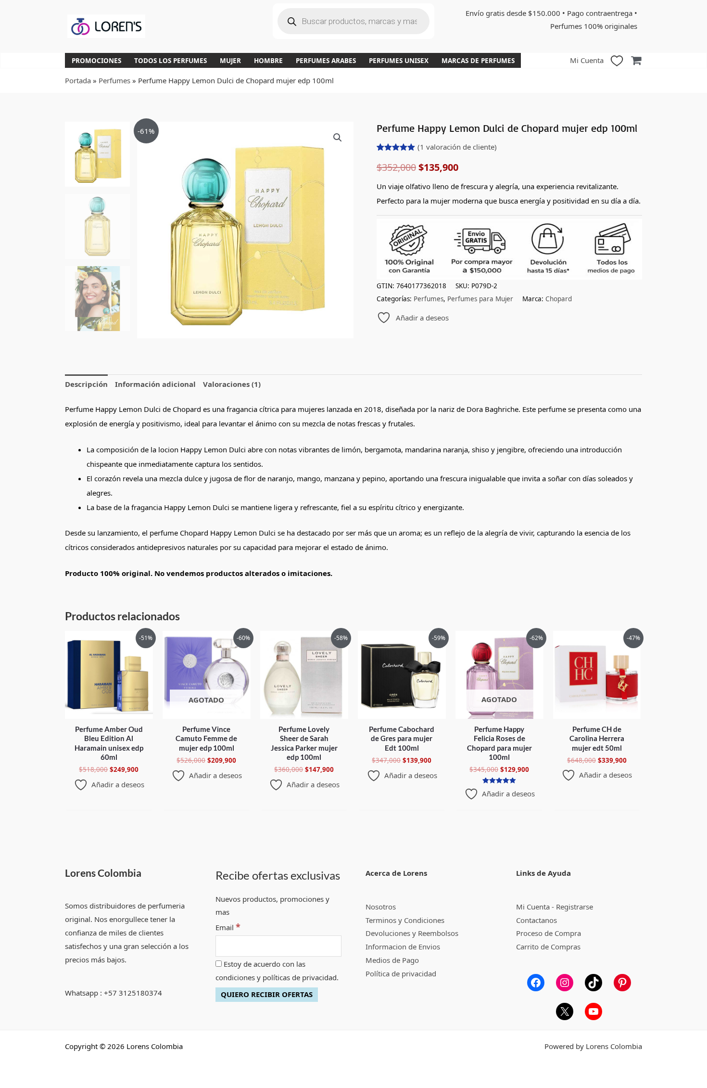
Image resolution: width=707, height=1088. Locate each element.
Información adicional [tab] (155, 384)
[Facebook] (535, 982)
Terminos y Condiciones (405, 920)
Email (227, 927)
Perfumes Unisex (399, 60)
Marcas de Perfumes (478, 60)
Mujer (230, 60)
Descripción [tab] (86, 384)
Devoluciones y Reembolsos (412, 933)
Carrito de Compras (548, 946)
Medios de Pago (392, 960)
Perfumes (114, 80)
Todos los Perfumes (170, 60)
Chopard (558, 298)
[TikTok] (593, 982)
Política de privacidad (401, 973)
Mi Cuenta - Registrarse (554, 906)
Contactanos (536, 920)
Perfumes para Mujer (480, 298)
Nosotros (381, 906)
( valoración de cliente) (457, 147)
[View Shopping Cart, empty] (636, 60)
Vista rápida (108, 711)
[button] (337, 137)
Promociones (96, 60)
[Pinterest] (622, 982)
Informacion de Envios (403, 946)
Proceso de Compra (548, 933)
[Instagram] (564, 982)
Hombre (268, 60)
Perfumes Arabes (326, 60)
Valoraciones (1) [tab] (232, 384)
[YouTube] (593, 1011)
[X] (564, 1011)
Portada (78, 80)
